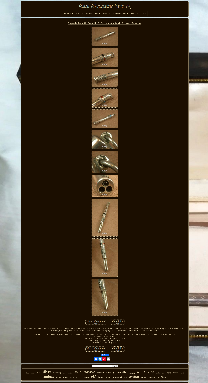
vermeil (100, 372)
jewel (182, 373)
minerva (151, 377)
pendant (117, 377)
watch (32, 373)
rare (169, 373)
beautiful (122, 372)
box (139, 372)
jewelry (158, 373)
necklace (162, 377)
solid (78, 372)
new (72, 377)
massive (89, 372)
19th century (79, 377)
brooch (176, 373)
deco (38, 373)
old (93, 376)
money (110, 372)
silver (46, 372)
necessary (57, 373)
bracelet (149, 372)
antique (48, 376)
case (125, 377)
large (163, 373)
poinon (58, 377)
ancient (134, 376)
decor (64, 373)
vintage (65, 377)
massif (108, 377)
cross (86, 377)
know (101, 377)
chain (27, 373)
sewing (70, 373)
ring (143, 376)
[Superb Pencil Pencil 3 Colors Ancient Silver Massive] (104, 36)
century (132, 373)
